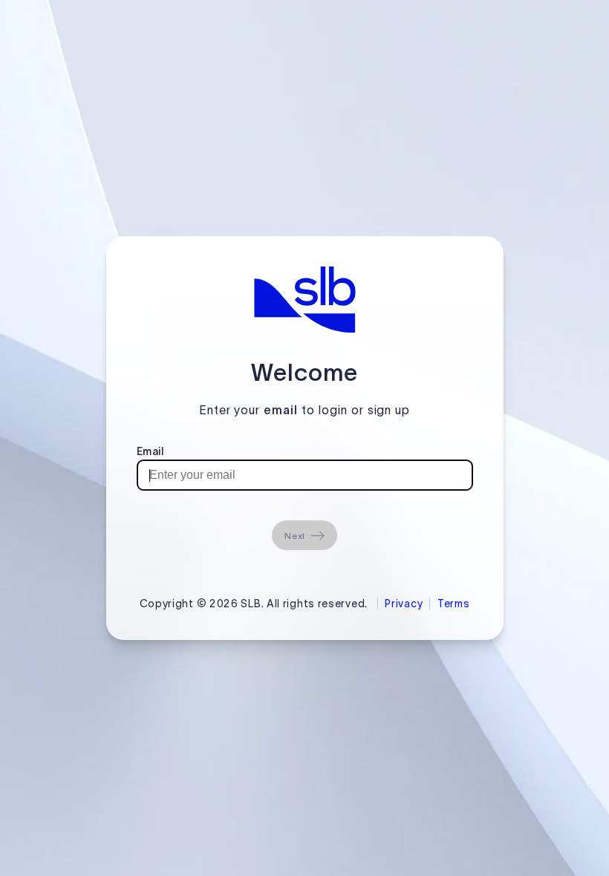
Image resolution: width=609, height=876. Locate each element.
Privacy (404, 603)
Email (150, 451)
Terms (453, 603)
